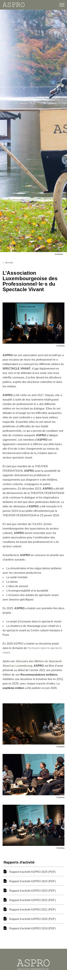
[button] (59, 4)
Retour (9, 263)
